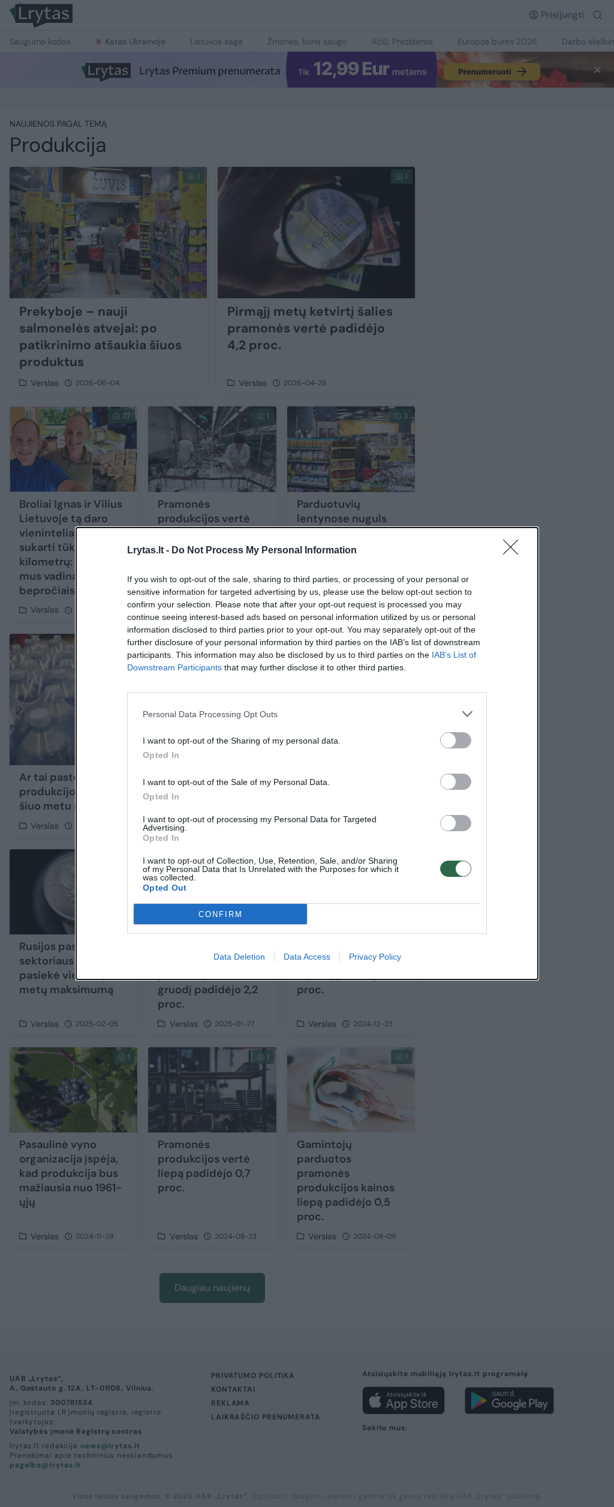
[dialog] (307, 753)
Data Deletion (239, 956)
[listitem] (307, 714)
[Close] (514, 551)
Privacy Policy (375, 956)
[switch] (455, 740)
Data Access (307, 956)
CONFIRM (220, 914)
